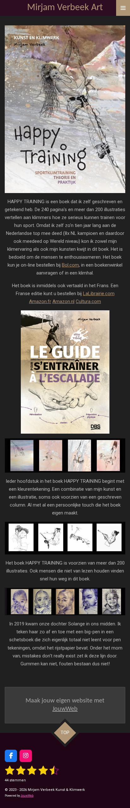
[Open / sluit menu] (123, 8)
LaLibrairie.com (99, 293)
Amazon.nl (63, 301)
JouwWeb (65, 709)
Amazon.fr (40, 301)
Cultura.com (88, 301)
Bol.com (70, 265)
